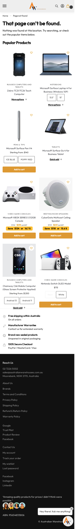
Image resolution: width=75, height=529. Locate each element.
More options (17, 98)
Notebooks (54, 83)
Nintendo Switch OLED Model (54, 286)
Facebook (8, 453)
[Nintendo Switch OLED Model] (54, 264)
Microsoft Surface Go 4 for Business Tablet (53, 150)
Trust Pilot (8, 444)
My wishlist (8, 477)
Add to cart (18, 174)
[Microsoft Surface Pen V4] (19, 124)
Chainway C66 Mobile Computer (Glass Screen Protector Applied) (18, 292)
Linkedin (7, 499)
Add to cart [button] (18, 239)
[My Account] (62, 6)
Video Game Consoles (18, 218)
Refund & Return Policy (15, 424)
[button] (68, 6)
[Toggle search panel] (56, 6)
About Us (8, 397)
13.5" (50, 96)
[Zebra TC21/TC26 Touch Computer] (19, 64)
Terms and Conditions (14, 408)
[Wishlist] (31, 52)
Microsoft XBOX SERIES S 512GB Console (18, 223)
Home (5, 15)
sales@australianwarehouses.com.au (23, 386)
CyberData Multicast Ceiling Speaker (53, 223)
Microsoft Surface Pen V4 (18, 145)
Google (7, 439)
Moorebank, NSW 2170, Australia (21, 389)
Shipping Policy (11, 419)
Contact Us (9, 461)
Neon (48, 297)
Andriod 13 (19, 306)
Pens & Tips (18, 142)
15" (59, 96)
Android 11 (18, 314)
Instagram (8, 494)
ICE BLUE (18, 157)
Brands (6, 402)
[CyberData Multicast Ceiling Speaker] (54, 199)
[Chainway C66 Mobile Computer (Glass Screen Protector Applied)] (19, 264)
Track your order (12, 472)
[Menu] (8, 6)
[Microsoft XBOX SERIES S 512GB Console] (19, 199)
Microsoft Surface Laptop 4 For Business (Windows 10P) (54, 89)
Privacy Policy (10, 413)
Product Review (11, 448)
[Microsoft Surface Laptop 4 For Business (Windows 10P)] (54, 64)
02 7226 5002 (10, 382)
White (59, 297)
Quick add (52, 156)
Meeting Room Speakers (53, 218)
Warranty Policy (11, 430)
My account (9, 466)
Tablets (54, 144)
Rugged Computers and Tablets (19, 85)
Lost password (10, 482)
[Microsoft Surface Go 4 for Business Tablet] (54, 125)
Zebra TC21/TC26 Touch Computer (19, 92)
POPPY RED (18, 164)
